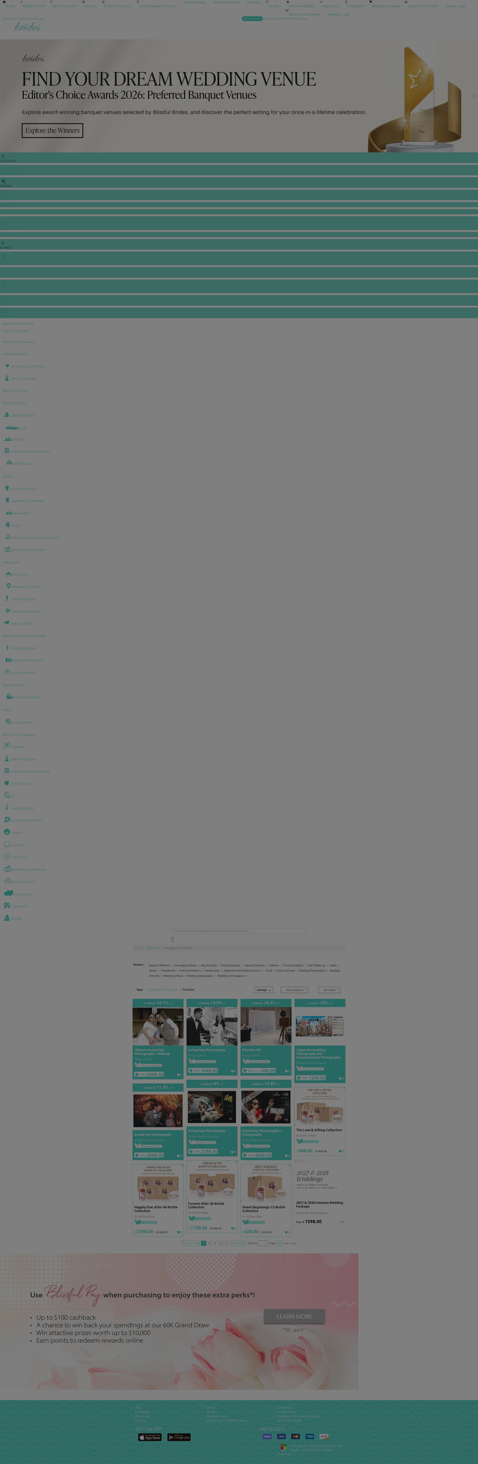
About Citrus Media (289, 1420)
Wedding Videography (200, 975)
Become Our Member (305, 14)
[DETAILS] (158, 1026)
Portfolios (188, 989)
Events (210, 1407)
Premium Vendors (190, 970)
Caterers (274, 965)
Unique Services (285, 970)
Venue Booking (194, 2)
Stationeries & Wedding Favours (242, 970)
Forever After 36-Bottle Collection (206, 1205)
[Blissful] (150, 1437)
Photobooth (168, 970)
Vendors (90, 6)
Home (10, 6)
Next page (238, 1243)
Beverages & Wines (186, 965)
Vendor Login (456, 6)
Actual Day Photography (206, 1050)
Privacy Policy (286, 1412)
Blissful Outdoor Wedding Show (226, 1420)
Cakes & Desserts (254, 965)
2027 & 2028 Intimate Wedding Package (319, 1204)
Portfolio (253, 2)
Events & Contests (117, 6)
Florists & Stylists (293, 965)
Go (279, 1243)
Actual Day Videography (152, 1134)
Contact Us (284, 1407)
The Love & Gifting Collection (319, 1130)
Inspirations (331, 6)
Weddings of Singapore (231, 975)
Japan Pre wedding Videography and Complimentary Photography (318, 1053)
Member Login (339, 14)
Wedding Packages (386, 6)
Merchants (153, 948)
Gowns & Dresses (226, 2)
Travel (268, 970)
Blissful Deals (209, 965)
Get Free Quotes (64, 6)
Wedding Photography (312, 970)
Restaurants (212, 970)
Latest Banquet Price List (157, 6)
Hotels (333, 965)
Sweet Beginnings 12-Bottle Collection (263, 1209)
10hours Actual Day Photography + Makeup (152, 1052)
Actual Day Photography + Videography (262, 1132)
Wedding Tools (33, 6)
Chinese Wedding (302, 6)
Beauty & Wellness (159, 965)
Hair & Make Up (316, 965)
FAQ (138, 1407)
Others (153, 970)
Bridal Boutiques (230, 965)
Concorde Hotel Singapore (311, 1213)
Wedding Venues (173, 975)
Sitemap (140, 1420)
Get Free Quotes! (252, 18)
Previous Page (190, 1243)
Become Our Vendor (423, 6)
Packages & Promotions (163, 989)
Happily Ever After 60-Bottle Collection (155, 1209)
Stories (274, 6)
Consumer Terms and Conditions (298, 1416)
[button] (3, 96)
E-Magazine (355, 6)
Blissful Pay (142, 1416)
